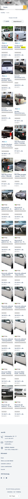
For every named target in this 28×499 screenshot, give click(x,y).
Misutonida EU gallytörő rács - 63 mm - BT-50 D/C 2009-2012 (19, 208)
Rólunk (2, 458)
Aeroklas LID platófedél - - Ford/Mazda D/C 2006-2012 (7, 46)
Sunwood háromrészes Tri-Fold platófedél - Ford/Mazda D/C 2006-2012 (20, 76)
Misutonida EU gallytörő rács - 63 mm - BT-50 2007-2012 (6, 208)
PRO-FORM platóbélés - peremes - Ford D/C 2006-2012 (20, 175)
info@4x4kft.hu (8, 444)
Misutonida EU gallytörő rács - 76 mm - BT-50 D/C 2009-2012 (19, 241)
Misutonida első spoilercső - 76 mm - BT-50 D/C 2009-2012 (20, 405)
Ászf (14, 492)
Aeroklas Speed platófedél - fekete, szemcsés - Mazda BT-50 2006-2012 (7, 79)
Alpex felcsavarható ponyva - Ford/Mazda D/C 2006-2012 (20, 142)
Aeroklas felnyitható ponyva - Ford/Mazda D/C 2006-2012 (7, 145)
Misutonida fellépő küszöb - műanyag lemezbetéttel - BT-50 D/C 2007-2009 (7, 372)
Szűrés (7, 12)
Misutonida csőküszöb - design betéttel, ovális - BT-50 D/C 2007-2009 (7, 274)
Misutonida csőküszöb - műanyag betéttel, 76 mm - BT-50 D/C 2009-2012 (20, 307)
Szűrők (7, 21)
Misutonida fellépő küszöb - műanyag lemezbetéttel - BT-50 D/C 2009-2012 (20, 372)
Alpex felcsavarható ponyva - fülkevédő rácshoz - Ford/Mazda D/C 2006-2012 (7, 175)
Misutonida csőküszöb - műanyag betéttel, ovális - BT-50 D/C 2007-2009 (7, 339)
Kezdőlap (3, 12)
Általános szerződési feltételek (7, 461)
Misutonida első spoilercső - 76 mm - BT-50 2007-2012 (7, 405)
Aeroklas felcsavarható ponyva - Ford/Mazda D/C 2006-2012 (20, 112)
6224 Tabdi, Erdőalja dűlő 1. (11, 449)
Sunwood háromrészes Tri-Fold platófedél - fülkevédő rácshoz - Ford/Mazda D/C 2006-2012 (7, 109)
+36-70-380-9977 (9, 438)
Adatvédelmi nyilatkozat (6, 463)
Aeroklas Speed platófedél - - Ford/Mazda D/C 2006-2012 (20, 46)
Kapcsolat (3, 469)
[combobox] (18, 21)
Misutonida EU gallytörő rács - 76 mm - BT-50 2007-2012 (6, 241)
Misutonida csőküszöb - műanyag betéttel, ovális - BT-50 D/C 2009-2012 (20, 339)
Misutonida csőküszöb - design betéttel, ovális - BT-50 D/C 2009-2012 (20, 274)
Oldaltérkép (18, 492)
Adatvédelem (10, 492)
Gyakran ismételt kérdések (6, 466)
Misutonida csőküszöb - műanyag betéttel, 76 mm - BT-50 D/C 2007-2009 (7, 307)
